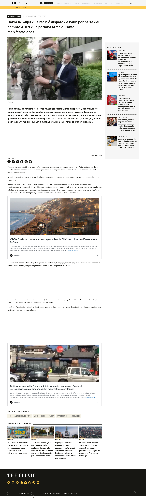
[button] (9, 161)
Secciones (137, 3)
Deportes (108, 3)
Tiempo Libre (98, 3)
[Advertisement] (54, 282)
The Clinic (41, 3)
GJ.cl (135, 493)
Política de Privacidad (24, 496)
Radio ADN (82, 167)
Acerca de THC (24, 493)
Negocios (67, 3)
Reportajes (119, 3)
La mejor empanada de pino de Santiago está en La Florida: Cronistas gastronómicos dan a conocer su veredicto (127, 143)
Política (58, 3)
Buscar (130, 3)
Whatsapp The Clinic (21, 482)
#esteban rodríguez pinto (19, 416)
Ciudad (76, 3)
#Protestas (62, 416)
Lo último (48, 3)
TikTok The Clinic (33, 482)
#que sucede (74, 416)
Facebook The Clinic (13, 482)
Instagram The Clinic (17, 482)
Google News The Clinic (38, 482)
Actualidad (14, 16)
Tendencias (85, 3)
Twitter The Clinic (8, 482)
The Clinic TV (25, 482)
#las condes (39, 416)
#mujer (50, 416)
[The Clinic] (21, 3)
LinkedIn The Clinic (29, 482)
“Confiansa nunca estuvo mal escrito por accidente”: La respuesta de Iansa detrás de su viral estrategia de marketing (18, 448)
